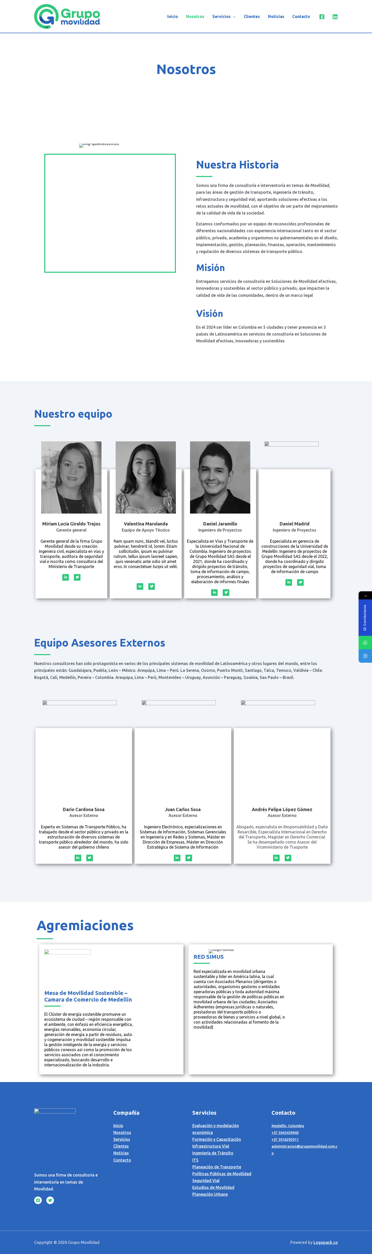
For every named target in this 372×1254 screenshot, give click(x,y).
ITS (195, 1160)
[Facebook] (322, 16)
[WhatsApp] (365, 642)
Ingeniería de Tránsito (212, 1153)
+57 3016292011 (285, 1140)
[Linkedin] (335, 16)
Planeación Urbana (210, 1194)
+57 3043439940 (285, 1133)
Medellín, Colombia (288, 1126)
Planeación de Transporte (216, 1167)
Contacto (301, 16)
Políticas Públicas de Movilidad (221, 1173)
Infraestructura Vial (210, 1146)
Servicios (221, 16)
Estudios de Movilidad (213, 1187)
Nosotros (195, 16)
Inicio (172, 16)
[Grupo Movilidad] (67, 16)
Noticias (276, 16)
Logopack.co (326, 1242)
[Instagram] (365, 656)
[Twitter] (50, 1200)
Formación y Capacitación (216, 1139)
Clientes (252, 16)
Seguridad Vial (206, 1180)
